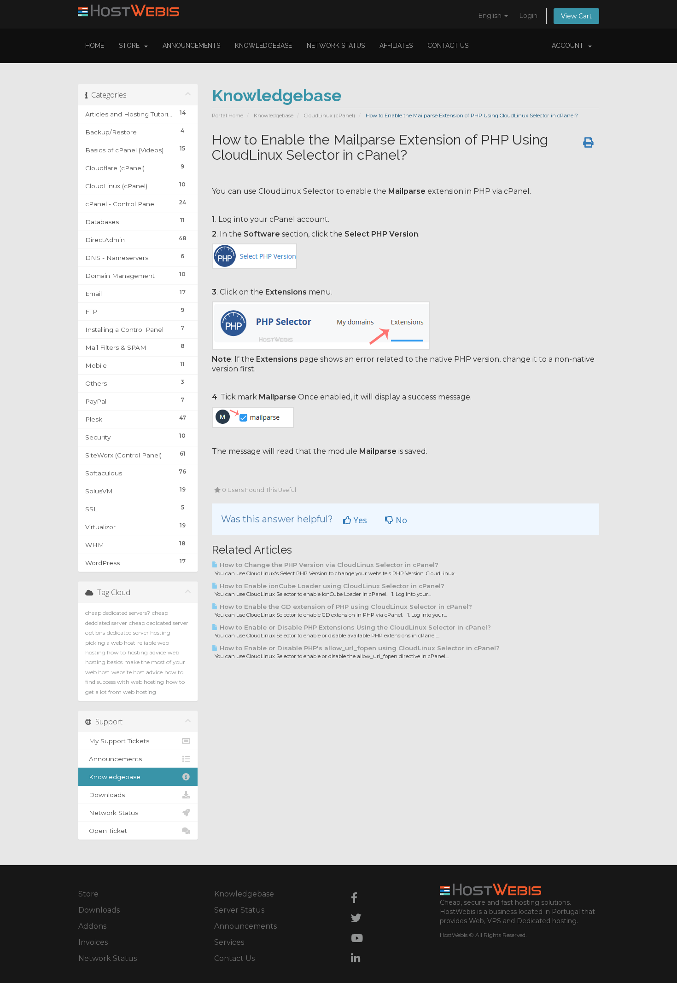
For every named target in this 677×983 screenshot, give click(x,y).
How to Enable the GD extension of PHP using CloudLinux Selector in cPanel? (345, 606)
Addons (92, 926)
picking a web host (110, 642)
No (400, 520)
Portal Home (227, 115)
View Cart (576, 16)
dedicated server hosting (138, 632)
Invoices (93, 942)
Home (94, 45)
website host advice (137, 672)
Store (131, 45)
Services (229, 942)
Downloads (105, 794)
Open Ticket (106, 830)
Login (528, 16)
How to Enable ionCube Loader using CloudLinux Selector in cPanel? (331, 586)
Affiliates (396, 45)
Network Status (336, 45)
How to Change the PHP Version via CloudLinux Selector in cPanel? (328, 564)
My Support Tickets (117, 741)
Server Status (239, 910)
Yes (359, 520)
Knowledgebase (263, 45)
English (490, 16)
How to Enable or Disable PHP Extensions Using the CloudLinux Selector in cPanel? (354, 627)
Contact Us (447, 45)
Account (569, 45)
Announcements (191, 45)
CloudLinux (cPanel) (329, 115)
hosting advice (147, 652)
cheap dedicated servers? (117, 612)
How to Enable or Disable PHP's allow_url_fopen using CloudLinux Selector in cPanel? (359, 648)
